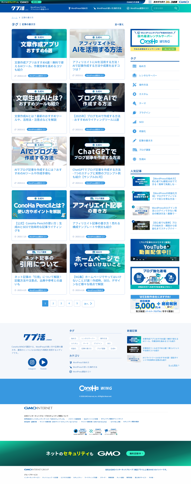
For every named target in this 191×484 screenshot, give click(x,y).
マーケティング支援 (91, 477)
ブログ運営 (101, 348)
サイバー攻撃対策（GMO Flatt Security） (94, 422)
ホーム (14, 17)
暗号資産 (129, 477)
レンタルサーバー (88, 338)
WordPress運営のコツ (139, 8)
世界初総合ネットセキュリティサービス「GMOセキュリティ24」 (44, 419)
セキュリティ (77, 477)
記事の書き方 (87, 348)
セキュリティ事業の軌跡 (131, 421)
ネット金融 (120, 477)
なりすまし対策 (115, 422)
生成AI (113, 348)
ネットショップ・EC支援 (50, 477)
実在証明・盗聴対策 (30, 422)
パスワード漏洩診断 (74, 419)
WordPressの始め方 (79, 8)
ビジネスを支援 (66, 477)
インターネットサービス (32, 477)
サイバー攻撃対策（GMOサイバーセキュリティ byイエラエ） (59, 422)
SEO (108, 343)
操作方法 (103, 338)
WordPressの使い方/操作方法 (109, 8)
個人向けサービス (140, 477)
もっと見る (173, 365)
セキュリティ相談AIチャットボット (112, 419)
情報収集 (111, 477)
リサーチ (103, 477)
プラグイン (98, 343)
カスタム (74, 343)
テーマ (85, 343)
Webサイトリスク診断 (91, 419)
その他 (151, 477)
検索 (176, 8)
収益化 (73, 348)
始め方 (73, 338)
